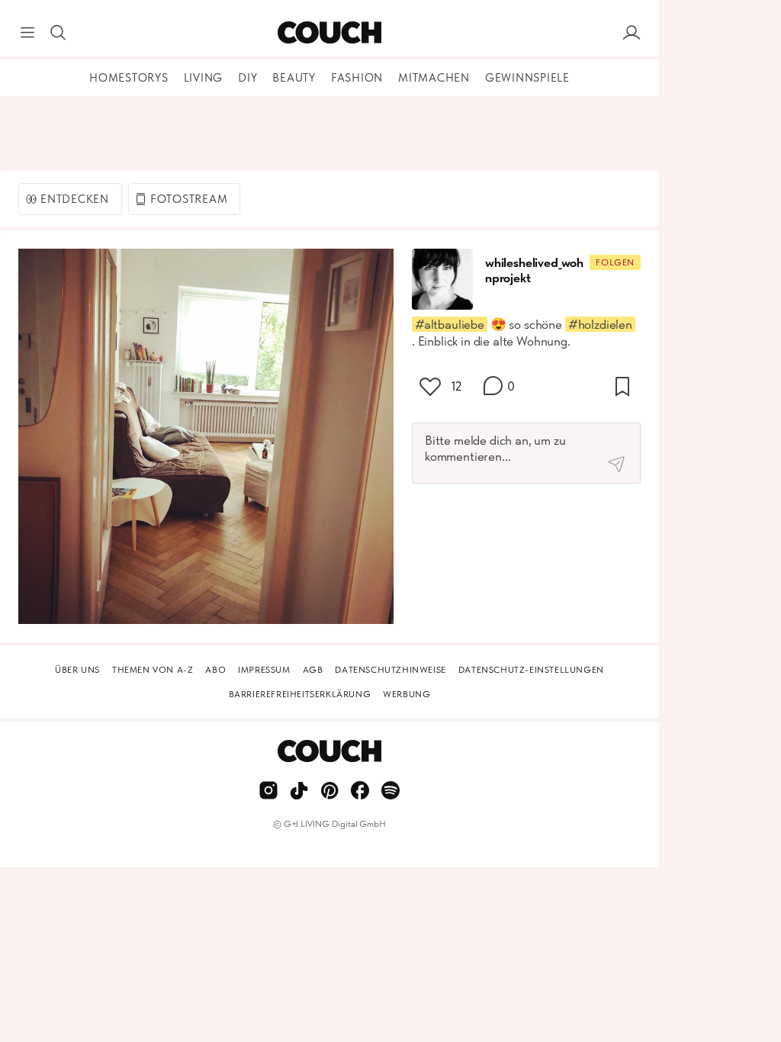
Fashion (357, 78)
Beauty (294, 78)
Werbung (406, 694)
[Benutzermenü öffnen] (631, 33)
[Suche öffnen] (58, 33)
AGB (313, 669)
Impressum (264, 669)
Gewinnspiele (527, 78)
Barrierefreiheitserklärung (300, 694)
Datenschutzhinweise (390, 669)
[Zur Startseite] (329, 32)
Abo (215, 669)
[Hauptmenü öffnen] (27, 33)
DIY (247, 78)
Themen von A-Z (152, 669)
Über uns (77, 669)
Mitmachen (434, 78)
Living (203, 78)
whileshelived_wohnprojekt (534, 270)
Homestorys (129, 78)
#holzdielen (600, 324)
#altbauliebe (449, 324)
